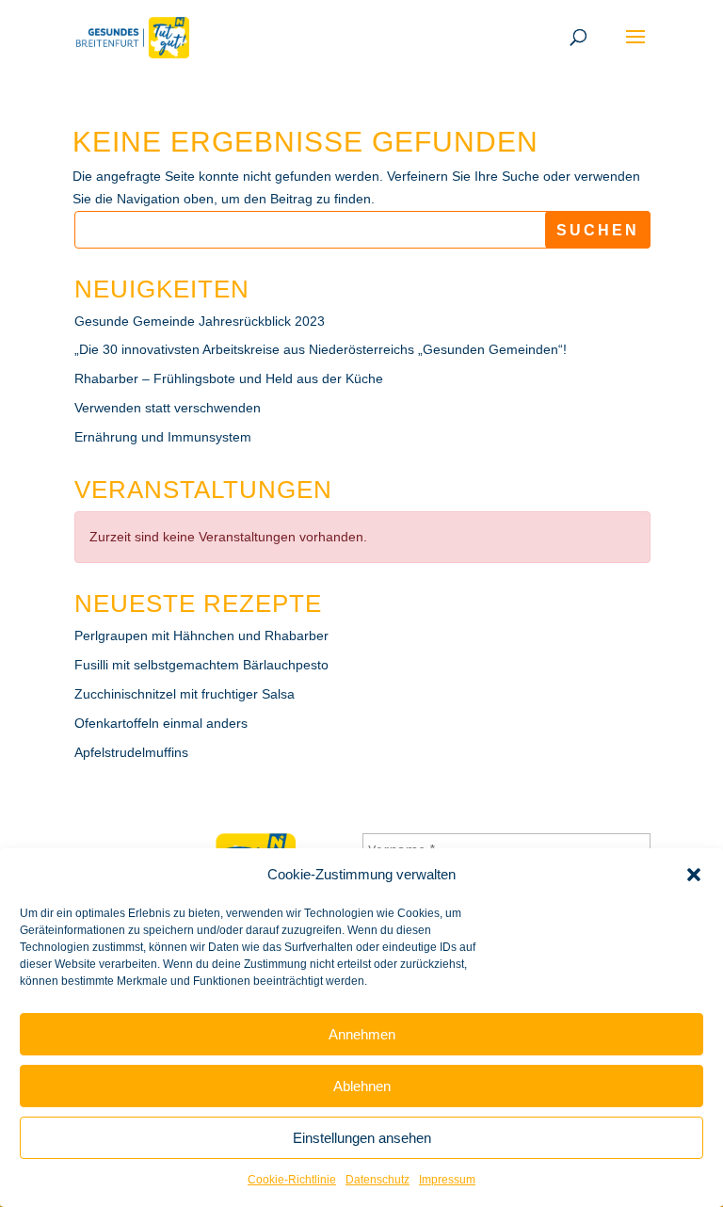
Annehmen (362, 1034)
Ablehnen (362, 1086)
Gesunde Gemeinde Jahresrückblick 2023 (199, 321)
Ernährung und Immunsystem (162, 436)
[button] (693, 874)
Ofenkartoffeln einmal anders (161, 723)
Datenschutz (377, 1179)
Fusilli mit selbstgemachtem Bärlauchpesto (201, 664)
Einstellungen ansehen (362, 1138)
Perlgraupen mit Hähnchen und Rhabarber (201, 635)
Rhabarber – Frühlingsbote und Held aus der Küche (228, 378)
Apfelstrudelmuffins (131, 752)
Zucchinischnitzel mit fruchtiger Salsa (184, 693)
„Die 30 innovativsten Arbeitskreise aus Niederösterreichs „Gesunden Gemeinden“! (320, 349)
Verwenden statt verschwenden (167, 407)
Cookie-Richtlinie (292, 1179)
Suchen (597, 230)
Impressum (447, 1179)
